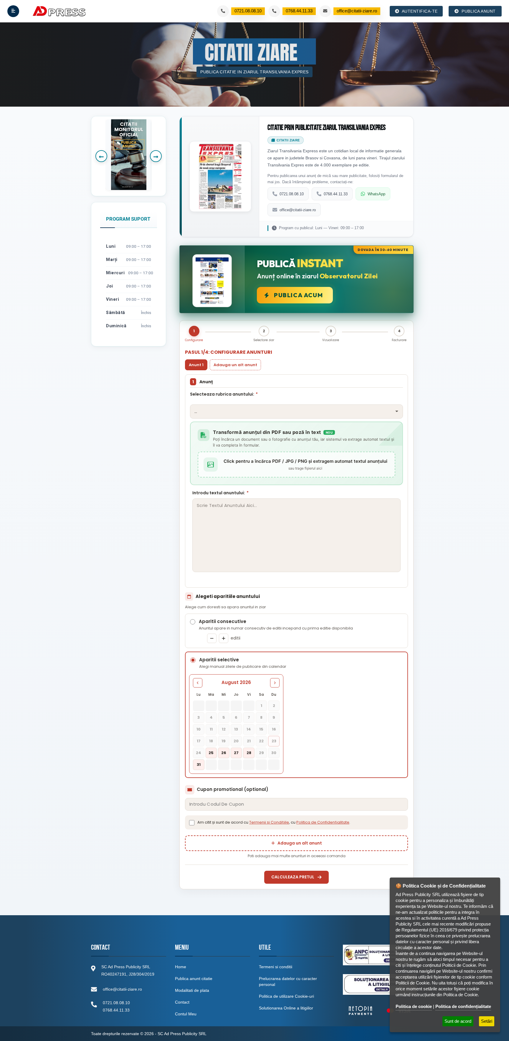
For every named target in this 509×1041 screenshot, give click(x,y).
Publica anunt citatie (193, 978)
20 (236, 741)
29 (261, 753)
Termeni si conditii (275, 966)
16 (274, 729)
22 (261, 741)
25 (211, 753)
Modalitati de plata (192, 990)
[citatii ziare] (380, 1010)
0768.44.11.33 (336, 194)
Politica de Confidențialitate (322, 822)
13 (236, 729)
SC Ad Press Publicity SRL (182, 1033)
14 (249, 729)
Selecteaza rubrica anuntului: (224, 394)
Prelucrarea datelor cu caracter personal (288, 981)
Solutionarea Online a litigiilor (286, 1008)
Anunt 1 (196, 365)
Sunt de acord (457, 1021)
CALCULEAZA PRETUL (292, 877)
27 (236, 753)
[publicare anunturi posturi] (128, 154)
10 (198, 729)
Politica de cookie (414, 1006)
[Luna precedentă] (197, 683)
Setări (486, 1021)
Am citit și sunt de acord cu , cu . (273, 822)
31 (199, 764)
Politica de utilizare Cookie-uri (286, 996)
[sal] (381, 955)
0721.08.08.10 (292, 194)
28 (249, 753)
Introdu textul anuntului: (220, 493)
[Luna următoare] (275, 683)
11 (211, 729)
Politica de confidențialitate (463, 1006)
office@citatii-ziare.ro (298, 210)
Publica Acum (298, 295)
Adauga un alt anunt (235, 365)
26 (223, 753)
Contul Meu (185, 1014)
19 (224, 741)
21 (249, 741)
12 (224, 729)
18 (211, 741)
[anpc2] (380, 984)
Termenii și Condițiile (269, 822)
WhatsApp (376, 194)
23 (274, 741)
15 (261, 729)
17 (199, 741)
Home (180, 966)
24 (198, 753)
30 (273, 753)
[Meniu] (13, 11)
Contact (182, 1002)
